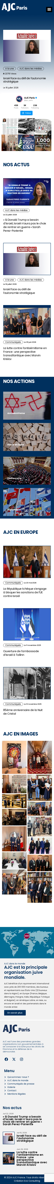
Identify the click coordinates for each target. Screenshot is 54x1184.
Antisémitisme (16, 413)
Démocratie (14, 478)
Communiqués (13, 342)
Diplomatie (14, 509)
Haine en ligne (15, 444)
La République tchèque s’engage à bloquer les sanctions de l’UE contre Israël (25, 592)
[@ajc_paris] (19, 99)
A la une (9, 68)
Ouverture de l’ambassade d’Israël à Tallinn (21, 653)
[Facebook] (6, 1059)
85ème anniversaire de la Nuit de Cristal (23, 712)
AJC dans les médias (31, 68)
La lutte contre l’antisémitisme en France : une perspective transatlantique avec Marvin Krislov (25, 353)
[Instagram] (21, 1059)
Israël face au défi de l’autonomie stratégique (24, 79)
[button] (49, 9)
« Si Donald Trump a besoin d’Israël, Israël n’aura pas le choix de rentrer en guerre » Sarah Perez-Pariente (24, 225)
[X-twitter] (13, 1059)
